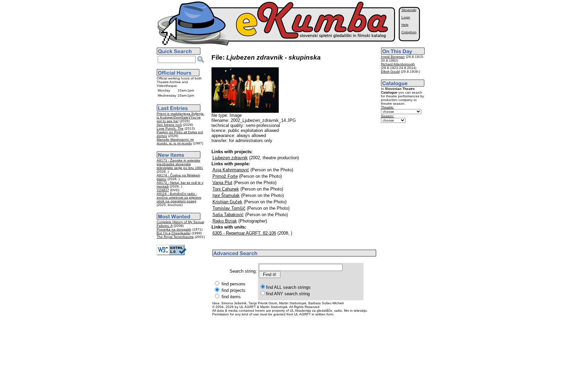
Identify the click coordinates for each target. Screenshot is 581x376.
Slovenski (408, 10)
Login (405, 17)
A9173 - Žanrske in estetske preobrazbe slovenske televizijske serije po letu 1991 (180, 164)
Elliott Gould (390, 71)
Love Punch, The (170, 128)
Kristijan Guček (227, 201)
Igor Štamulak (226, 195)
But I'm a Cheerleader (174, 233)
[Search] (200, 59)
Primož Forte (225, 176)
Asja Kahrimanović (230, 169)
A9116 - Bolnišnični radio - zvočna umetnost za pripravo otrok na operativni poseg (179, 197)
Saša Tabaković (228, 214)
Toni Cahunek (225, 189)
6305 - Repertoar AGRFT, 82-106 (244, 233)
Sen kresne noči (169, 125)
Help (405, 25)
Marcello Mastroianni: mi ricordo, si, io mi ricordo (175, 141)
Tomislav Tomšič (228, 208)
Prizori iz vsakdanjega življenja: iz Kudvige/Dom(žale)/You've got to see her (180, 117)
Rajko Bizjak (224, 221)
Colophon (409, 32)
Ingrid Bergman (393, 57)
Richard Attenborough (398, 64)
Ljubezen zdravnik (230, 157)
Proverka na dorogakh (174, 229)
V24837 (163, 190)
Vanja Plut (222, 182)
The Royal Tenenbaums (175, 237)
